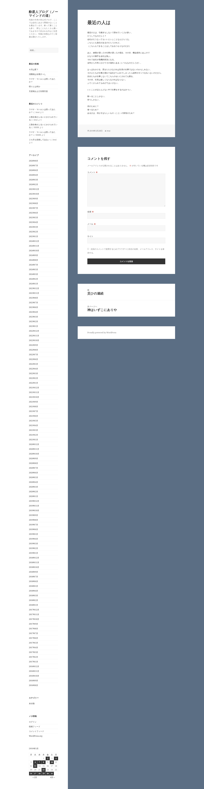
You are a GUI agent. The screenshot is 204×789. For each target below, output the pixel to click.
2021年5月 (33, 420)
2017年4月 (33, 647)
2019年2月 (33, 548)
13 (35, 766)
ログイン (32, 721)
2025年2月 (33, 231)
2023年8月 (33, 298)
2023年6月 (33, 307)
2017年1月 (33, 661)
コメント (92, 172)
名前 (90, 211)
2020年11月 (34, 449)
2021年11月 (34, 392)
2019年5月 (33, 534)
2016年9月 (33, 680)
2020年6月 (33, 472)
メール (91, 224)
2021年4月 (33, 425)
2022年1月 (33, 383)
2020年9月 (33, 458)
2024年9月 (33, 255)
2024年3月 (33, 274)
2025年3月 (33, 227)
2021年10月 (34, 397)
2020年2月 (33, 491)
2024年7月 (33, 264)
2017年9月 (33, 624)
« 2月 (35, 777)
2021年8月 (33, 406)
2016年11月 (34, 671)
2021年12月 (34, 387)
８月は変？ (33, 69)
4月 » (52, 777)
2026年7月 (33, 165)
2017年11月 (34, 614)
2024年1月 (33, 283)
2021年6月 (33, 416)
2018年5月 (33, 586)
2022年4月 (33, 368)
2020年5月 (33, 477)
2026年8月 (33, 160)
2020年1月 (33, 496)
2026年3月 (33, 179)
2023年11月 (34, 293)
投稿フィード (34, 726)
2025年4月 (33, 222)
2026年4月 (33, 175)
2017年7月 (33, 633)
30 (48, 773)
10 (52, 762)
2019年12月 (34, 501)
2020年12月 (34, 444)
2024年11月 (34, 246)
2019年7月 (33, 524)
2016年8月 (33, 685)
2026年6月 (33, 170)
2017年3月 (33, 652)
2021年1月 (33, 439)
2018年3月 (33, 595)
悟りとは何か (34, 86)
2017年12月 (34, 609)
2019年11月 (34, 505)
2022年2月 (33, 378)
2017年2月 (33, 657)
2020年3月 (33, 487)
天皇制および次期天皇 (38, 91)
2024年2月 (33, 279)
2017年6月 (33, 638)
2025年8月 (33, 203)
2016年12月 (34, 666)
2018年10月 (34, 567)
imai (108, 130)
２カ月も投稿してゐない (39, 139)
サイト (90, 236)
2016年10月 (34, 676)
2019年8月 (33, 520)
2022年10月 (34, 340)
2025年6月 (33, 212)
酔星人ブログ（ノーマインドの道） (43, 13)
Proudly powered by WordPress (101, 332)
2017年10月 (34, 619)
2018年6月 (33, 581)
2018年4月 (33, 590)
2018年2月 (33, 600)
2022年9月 (33, 345)
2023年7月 (33, 302)
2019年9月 (33, 515)
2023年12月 (34, 288)
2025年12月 (34, 189)
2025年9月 (33, 198)
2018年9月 (33, 572)
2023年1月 (33, 326)
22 (43, 769)
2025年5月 (33, 217)
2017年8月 (33, 628)
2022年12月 (34, 331)
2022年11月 (34, 335)
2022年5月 (33, 364)
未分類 (32, 703)
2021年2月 (33, 435)
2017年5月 (33, 642)
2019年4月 (33, 538)
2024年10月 (34, 250)
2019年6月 (33, 529)
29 (43, 773)
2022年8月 (33, 349)
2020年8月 (33, 463)
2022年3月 (33, 373)
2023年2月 (33, 321)
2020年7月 (33, 468)
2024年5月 (33, 269)
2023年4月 (33, 312)
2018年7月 (33, 576)
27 (35, 773)
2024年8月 (33, 260)
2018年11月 (34, 562)
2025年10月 (34, 194)
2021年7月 (33, 411)
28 (39, 773)
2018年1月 (33, 605)
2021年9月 (33, 401)
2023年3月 (33, 316)
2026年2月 (33, 184)
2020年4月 (33, 482)
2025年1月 (33, 236)
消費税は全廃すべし (37, 74)
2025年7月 (33, 208)
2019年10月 (34, 510)
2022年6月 (33, 359)
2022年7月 (33, 354)
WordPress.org (35, 736)
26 (31, 773)
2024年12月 (34, 241)
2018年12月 (34, 557)
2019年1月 (33, 553)
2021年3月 (33, 430)
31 (52, 773)
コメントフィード (36, 731)
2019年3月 (33, 543)
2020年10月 (34, 453)
